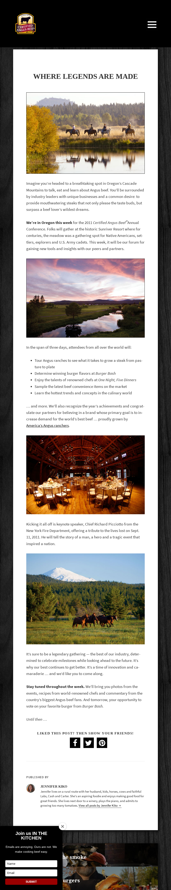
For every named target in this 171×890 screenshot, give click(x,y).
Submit (31, 881)
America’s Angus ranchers (47, 425)
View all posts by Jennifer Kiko (98, 805)
